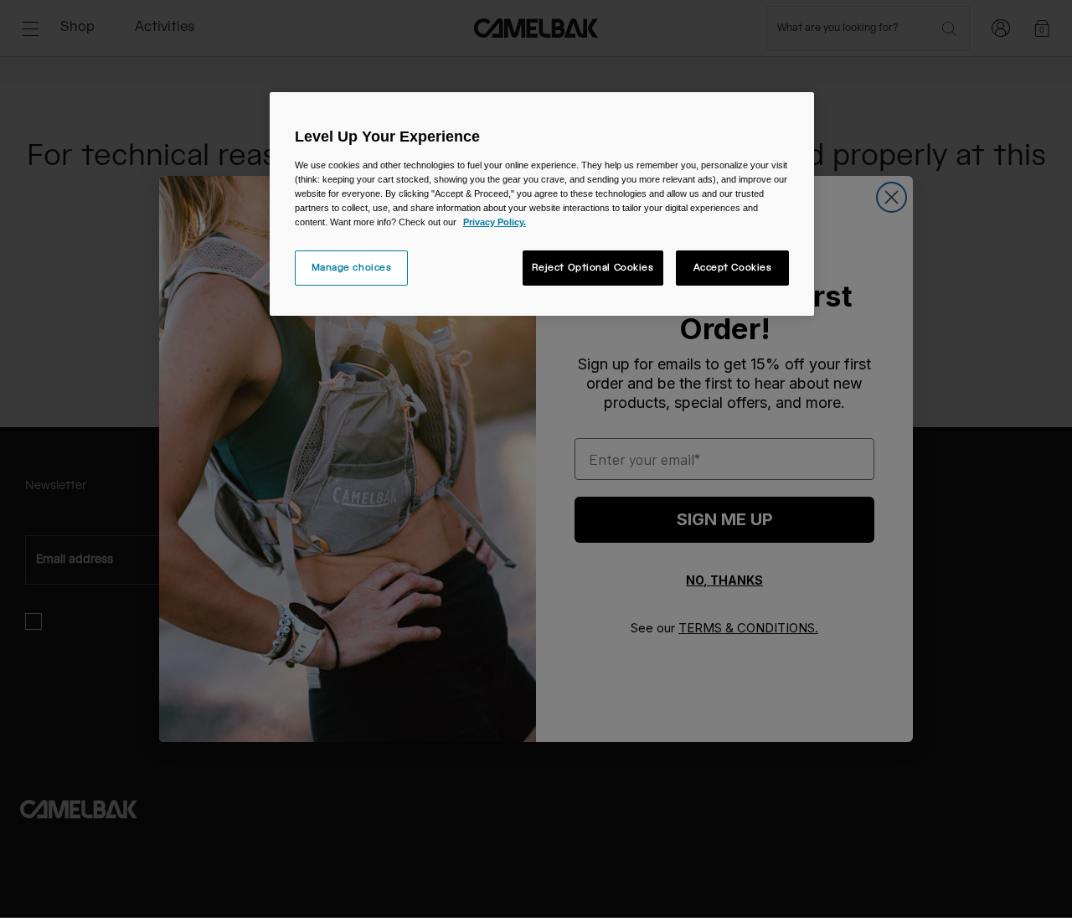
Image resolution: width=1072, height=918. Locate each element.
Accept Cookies (732, 267)
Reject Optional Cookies (593, 267)
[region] (542, 204)
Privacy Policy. (494, 222)
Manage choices (352, 267)
